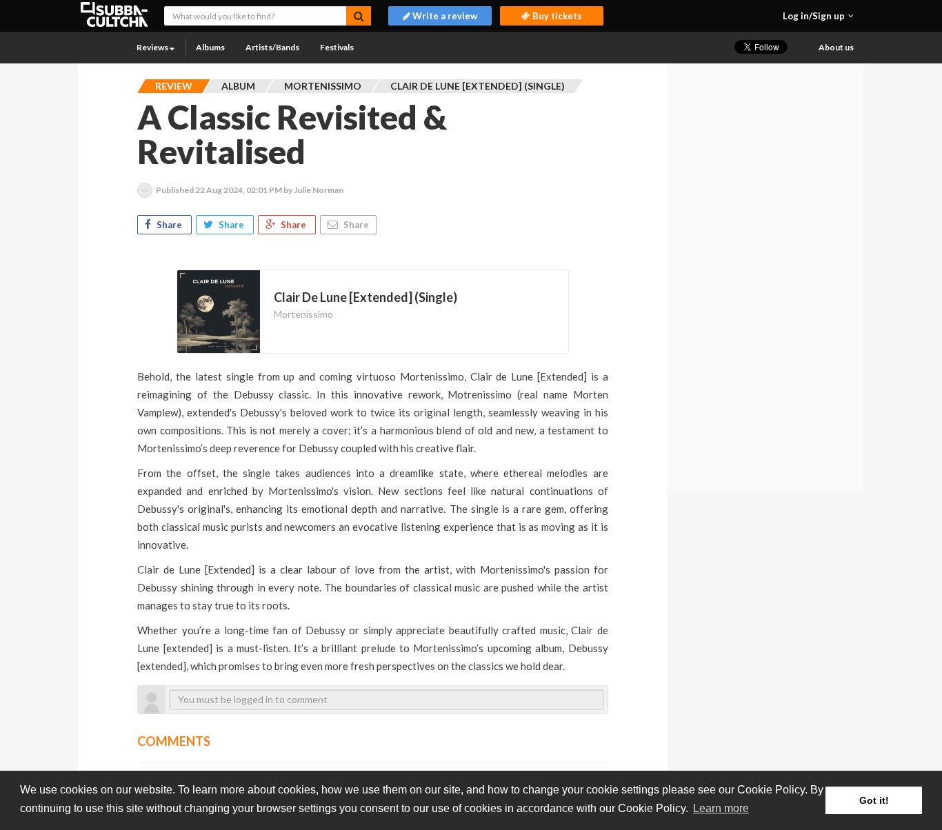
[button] (818, 16)
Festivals (337, 47)
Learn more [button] (721, 808)
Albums (210, 47)
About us (836, 47)
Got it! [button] (874, 800)
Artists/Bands (272, 47)
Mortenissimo (303, 314)
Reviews (153, 47)
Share (169, 224)
